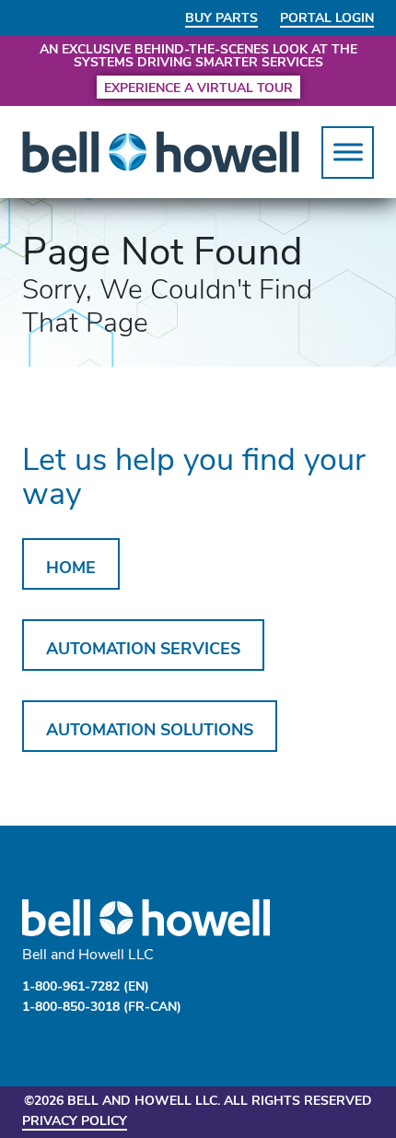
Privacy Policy (74, 1120)
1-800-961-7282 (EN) (85, 985)
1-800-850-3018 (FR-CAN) (101, 1006)
